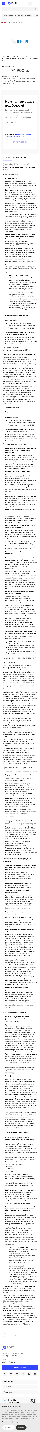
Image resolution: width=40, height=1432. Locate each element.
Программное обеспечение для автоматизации (15, 1337)
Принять (21, 1427)
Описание (7, 157)
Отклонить (8, 1427)
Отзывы (16, 157)
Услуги (23, 157)
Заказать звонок (20, 1367)
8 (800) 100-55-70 (9, 1356)
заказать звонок (20, 142)
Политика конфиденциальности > (14, 1422)
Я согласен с (19, 135)
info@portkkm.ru (8, 1362)
